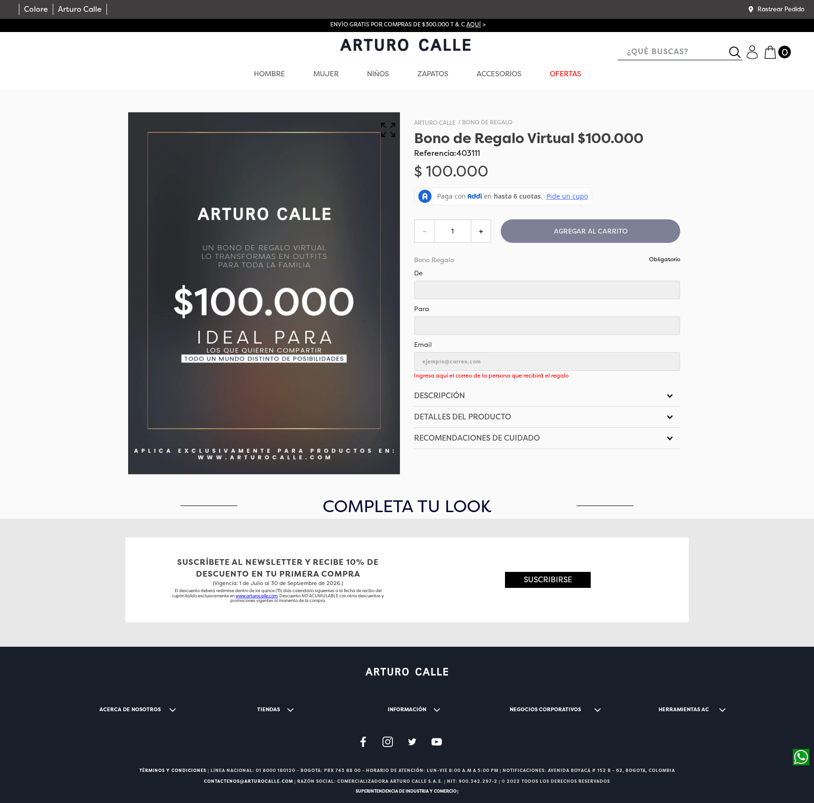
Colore (36, 9)
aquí (473, 24)
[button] (776, 9)
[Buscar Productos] (738, 52)
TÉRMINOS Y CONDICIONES (172, 770)
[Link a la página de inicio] (435, 123)
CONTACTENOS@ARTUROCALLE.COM (248, 781)
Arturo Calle (80, 9)
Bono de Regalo (487, 123)
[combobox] (680, 52)
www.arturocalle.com (256, 596)
